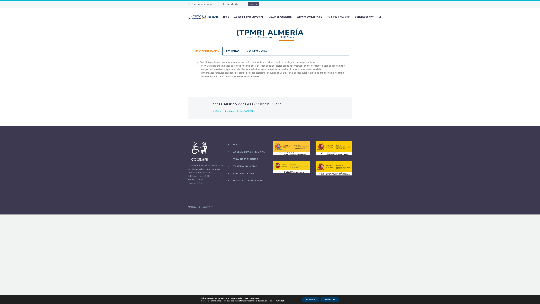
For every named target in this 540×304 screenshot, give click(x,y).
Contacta (253, 4)
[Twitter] (232, 4)
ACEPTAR (310, 299)
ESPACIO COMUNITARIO (309, 17)
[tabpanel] (270, 69)
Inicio (236, 144)
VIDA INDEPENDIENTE (280, 17)
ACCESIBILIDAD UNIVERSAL (249, 17)
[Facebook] (224, 4)
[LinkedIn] (228, 4)
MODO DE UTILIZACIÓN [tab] (207, 51)
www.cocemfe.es (195, 183)
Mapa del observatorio (248, 180)
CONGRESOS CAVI (364, 17)
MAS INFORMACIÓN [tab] (257, 51)
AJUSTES (280, 301)
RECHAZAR (330, 299)
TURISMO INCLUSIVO (338, 17)
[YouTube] (236, 4)
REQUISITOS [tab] (232, 51)
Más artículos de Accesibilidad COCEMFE (234, 111)
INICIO (226, 17)
